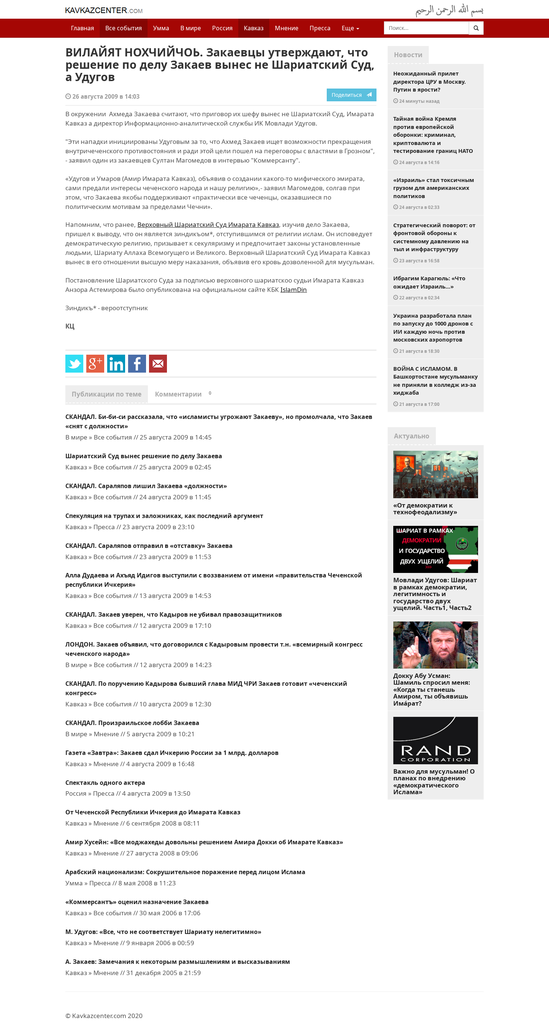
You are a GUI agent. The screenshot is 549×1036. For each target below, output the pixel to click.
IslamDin (293, 289)
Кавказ (254, 28)
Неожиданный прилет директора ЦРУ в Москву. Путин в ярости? (429, 87)
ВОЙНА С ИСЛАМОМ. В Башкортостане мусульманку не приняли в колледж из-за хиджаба (435, 386)
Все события (123, 28)
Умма (161, 28)
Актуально (411, 436)
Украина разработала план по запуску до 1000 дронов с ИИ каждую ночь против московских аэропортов (433, 333)
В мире (190, 28)
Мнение (286, 28)
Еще (349, 28)
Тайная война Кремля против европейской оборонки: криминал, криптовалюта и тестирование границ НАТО (433, 140)
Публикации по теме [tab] (107, 394)
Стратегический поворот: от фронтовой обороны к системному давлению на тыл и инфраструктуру (434, 242)
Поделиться (349, 94)
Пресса (320, 28)
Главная (82, 28)
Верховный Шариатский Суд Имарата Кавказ (208, 224)
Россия (222, 28)
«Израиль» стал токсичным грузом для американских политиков (433, 193)
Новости (408, 54)
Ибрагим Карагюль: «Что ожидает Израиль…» (429, 287)
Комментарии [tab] (183, 394)
